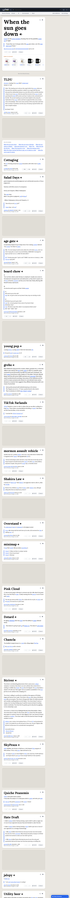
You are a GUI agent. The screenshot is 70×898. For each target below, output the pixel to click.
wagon (19, 454)
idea (40, 530)
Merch (21, 52)
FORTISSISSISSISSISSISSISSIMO (21, 49)
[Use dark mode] (66, 10)
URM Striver (10, 736)
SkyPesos (6, 758)
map (6, 548)
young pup (6, 356)
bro (21, 413)
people (27, 288)
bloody (25, 391)
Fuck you (7, 259)
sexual (20, 164)
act (6, 164)
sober (17, 594)
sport (26, 826)
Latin (22, 643)
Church (26, 462)
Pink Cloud (6, 604)
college (37, 684)
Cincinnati (17, 834)
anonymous (10, 630)
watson (9, 885)
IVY (33, 721)
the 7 (10, 532)
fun (28, 712)
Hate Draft (6, 844)
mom (8, 646)
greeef (10, 168)
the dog (11, 356)
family (15, 456)
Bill (6, 257)
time (6, 281)
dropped (32, 376)
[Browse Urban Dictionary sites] (6, 9)
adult (17, 350)
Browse (13, 13)
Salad (7, 207)
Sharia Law (13, 483)
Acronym (6, 83)
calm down (40, 626)
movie (25, 802)
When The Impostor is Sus (18, 148)
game (35, 250)
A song (6, 39)
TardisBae (10, 649)
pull (9, 882)
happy (20, 599)
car (9, 879)
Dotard (5, 630)
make (34, 621)
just (11, 353)
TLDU (5, 112)
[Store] (63, 10)
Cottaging (6, 168)
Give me (7, 802)
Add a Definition (56, 13)
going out (8, 46)
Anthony (7, 721)
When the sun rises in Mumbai (26, 144)
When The (31, 146)
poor (18, 750)
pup (18, 353)
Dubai (24, 488)
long (21, 621)
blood (24, 196)
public (39, 164)
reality (8, 596)
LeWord (10, 558)
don (19, 755)
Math (14, 96)
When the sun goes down (9, 49)
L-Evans (8, 112)
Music (33, 13)
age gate (6, 262)
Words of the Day (6, 13)
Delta (5, 748)
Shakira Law (6, 492)
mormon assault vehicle (8, 466)
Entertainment (25, 13)
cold (21, 196)
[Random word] (60, 10)
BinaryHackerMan (13, 311)
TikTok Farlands (7, 416)
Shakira (31, 488)
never (8, 374)
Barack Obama (9, 731)
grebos (29, 391)
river (41, 44)
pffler (10, 844)
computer (15, 281)
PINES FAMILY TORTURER (17, 416)
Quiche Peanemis (7, 804)
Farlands (18, 413)
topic (14, 527)
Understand (25, 83)
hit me (11, 646)
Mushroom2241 (15, 804)
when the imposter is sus (20, 146)
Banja (10, 262)
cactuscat (10, 394)
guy (30, 697)
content (35, 245)
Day (33, 462)
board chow (6, 311)
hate (10, 832)
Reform (21, 483)
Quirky (5, 796)
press (25, 370)
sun (27, 44)
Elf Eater (11, 535)
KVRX (16, 466)
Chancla (5, 649)
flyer (33, 748)
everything (24, 548)
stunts (18, 882)
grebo (5, 394)
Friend (6, 551)
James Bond (13, 882)
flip (35, 643)
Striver (5, 736)
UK (19, 370)
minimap (5, 558)
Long (17, 83)
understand (8, 527)
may (23, 688)
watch (18, 247)
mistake (7, 484)
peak (41, 798)
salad (7, 194)
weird (34, 408)
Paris (25, 754)
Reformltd (12, 492)
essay (35, 88)
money (38, 599)
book (13, 754)
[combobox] (37, 9)
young (14, 353)
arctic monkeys (16, 39)
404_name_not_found (13, 758)
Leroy (6, 530)
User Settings (65, 13)
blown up (26, 626)
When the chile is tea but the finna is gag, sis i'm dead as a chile (20, 150)
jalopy (5, 885)
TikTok (5, 406)
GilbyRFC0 (12, 210)
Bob (6, 295)
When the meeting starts (33, 148)
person (10, 350)
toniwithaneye (12, 604)
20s (32, 350)
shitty (6, 879)
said (15, 207)
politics (12, 716)
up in (15, 203)
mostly (11, 548)
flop (37, 643)
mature (8, 247)
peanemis (17, 802)
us (21, 626)
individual (12, 621)
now (21, 391)
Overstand (6, 535)
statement (19, 527)
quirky (30, 798)
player (10, 821)
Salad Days (6, 210)
